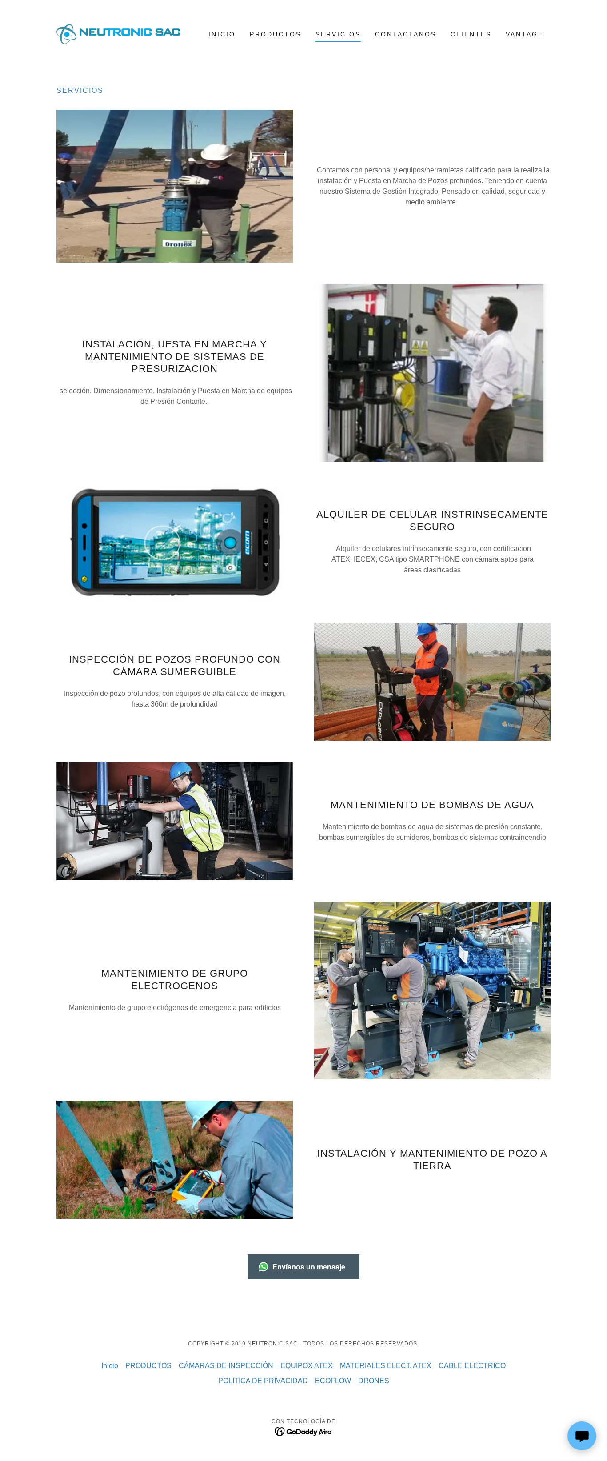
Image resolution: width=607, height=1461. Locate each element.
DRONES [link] (373, 1381)
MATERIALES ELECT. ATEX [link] (385, 1365)
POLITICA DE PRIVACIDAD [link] (263, 1381)
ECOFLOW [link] (333, 1381)
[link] (118, 33)
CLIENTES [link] (471, 34)
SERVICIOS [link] (338, 34)
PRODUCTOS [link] (275, 34)
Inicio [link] (222, 34)
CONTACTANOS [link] (405, 34)
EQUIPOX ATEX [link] (306, 1365)
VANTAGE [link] (524, 34)
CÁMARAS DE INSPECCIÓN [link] (226, 1365)
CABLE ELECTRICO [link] (472, 1365)
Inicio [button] (109, 1365)
